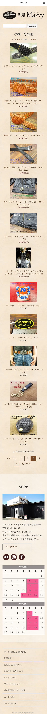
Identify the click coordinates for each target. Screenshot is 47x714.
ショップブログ (10, 678)
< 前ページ (12, 458)
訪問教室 (7, 658)
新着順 (33, 39)
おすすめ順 (15, 39)
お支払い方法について (13, 665)
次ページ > (26, 464)
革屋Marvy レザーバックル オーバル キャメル (23, 135)
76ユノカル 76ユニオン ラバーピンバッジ (24, 306)
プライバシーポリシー (13, 684)
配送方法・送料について (14, 671)
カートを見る (9, 697)
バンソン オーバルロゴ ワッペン (24, 338)
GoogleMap (11, 547)
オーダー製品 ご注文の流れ (15, 652)
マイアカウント (10, 703)
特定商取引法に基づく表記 (14, 690)
